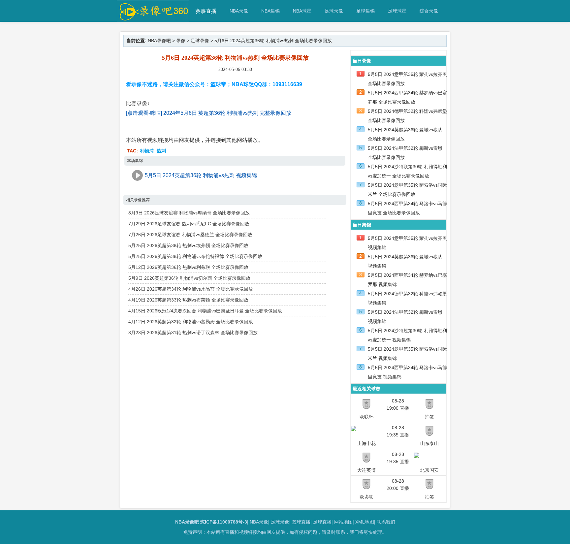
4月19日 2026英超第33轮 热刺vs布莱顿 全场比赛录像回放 (188, 300)
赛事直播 (205, 11)
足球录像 (334, 11)
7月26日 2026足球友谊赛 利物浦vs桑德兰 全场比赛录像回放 (190, 234)
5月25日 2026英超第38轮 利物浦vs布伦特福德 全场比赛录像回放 (195, 256)
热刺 (161, 150)
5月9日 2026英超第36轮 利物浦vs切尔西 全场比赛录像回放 (189, 278)
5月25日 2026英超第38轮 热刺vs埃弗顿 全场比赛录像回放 (188, 245)
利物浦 (147, 150)
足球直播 (322, 522)
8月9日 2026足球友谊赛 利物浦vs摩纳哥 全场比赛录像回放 (189, 212)
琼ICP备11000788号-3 (223, 522)
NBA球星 (302, 11)
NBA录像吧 (159, 40)
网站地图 (343, 522)
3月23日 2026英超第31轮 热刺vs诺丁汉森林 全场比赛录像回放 (193, 332)
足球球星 (397, 11)
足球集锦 (365, 11)
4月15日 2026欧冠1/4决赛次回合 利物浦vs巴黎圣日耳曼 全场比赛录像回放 (205, 310)
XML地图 (364, 522)
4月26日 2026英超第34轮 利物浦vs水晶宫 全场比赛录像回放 (190, 289)
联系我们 (386, 522)
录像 (180, 40)
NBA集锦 (270, 11)
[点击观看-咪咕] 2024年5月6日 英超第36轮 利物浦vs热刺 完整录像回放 (208, 113)
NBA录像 (239, 11)
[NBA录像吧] (153, 19)
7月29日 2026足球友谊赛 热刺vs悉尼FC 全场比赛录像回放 (188, 223)
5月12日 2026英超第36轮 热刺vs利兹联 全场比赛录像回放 (188, 267)
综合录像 (429, 11)
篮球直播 (301, 522)
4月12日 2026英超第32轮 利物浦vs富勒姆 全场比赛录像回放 (190, 321)
